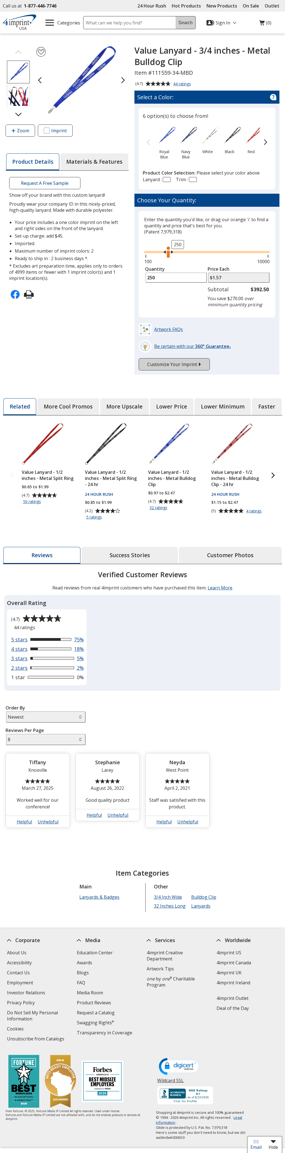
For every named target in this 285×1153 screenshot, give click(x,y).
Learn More (220, 588)
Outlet (273, 6)
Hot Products (186, 6)
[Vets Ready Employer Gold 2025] (60, 1082)
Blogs (83, 973)
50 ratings (32, 501)
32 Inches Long (170, 906)
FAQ (81, 983)
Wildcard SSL (171, 1082)
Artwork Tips (160, 969)
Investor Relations (26, 993)
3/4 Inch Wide (168, 897)
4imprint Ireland (233, 983)
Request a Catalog (96, 1013)
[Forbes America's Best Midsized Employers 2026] (102, 1082)
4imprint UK (229, 973)
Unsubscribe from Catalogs (36, 1039)
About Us (16, 953)
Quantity (155, 269)
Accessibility (19, 963)
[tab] (32, 161)
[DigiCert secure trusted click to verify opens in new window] (180, 1066)
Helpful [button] (24, 822)
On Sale (251, 6)
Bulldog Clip (203, 897)
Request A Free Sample (45, 183)
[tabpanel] (142, 701)
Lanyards (200, 906)
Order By (15, 708)
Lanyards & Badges (100, 897)
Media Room (90, 993)
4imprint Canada (234, 963)
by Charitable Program (171, 982)
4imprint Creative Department (165, 956)
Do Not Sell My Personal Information (32, 1016)
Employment (20, 983)
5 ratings (94, 517)
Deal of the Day (233, 1008)
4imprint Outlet (233, 998)
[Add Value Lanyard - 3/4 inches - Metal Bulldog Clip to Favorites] (41, 51)
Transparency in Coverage (105, 1033)
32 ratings (159, 508)
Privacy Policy (21, 1003)
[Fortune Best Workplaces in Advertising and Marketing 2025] (24, 1082)
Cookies (16, 1029)
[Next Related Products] (273, 476)
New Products (222, 6)
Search (185, 22)
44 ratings (182, 84)
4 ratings (254, 511)
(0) (265, 24)
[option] (164, 142)
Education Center (95, 953)
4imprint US (229, 953)
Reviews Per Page (25, 730)
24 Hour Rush (151, 6)
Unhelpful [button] (48, 822)
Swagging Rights (95, 1023)
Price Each (218, 269)
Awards (84, 963)
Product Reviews (94, 1003)
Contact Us (18, 973)
